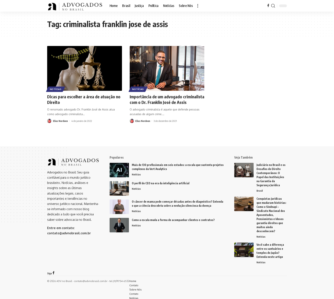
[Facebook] (268, 5)
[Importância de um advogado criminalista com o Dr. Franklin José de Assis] (167, 68)
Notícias (55, 89)
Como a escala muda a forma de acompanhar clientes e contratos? (173, 220)
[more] (197, 6)
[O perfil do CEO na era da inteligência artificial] (119, 188)
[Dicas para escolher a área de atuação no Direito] (84, 68)
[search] (273, 6)
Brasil (259, 190)
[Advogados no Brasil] (75, 6)
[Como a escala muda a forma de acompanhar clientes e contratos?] (119, 225)
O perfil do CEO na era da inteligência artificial (160, 183)
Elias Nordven (60, 120)
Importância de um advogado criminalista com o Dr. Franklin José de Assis (167, 99)
